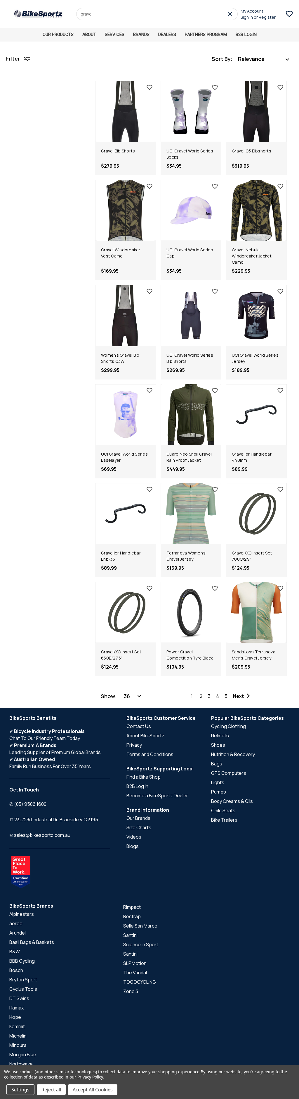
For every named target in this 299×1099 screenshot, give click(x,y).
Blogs (132, 846)
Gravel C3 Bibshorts (251, 151)
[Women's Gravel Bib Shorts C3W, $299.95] (125, 315)
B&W (14, 951)
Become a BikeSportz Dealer (157, 795)
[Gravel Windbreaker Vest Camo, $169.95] (125, 210)
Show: (109, 696)
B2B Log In (137, 786)
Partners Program (206, 34)
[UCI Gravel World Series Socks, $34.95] (191, 111)
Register (267, 17)
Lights (217, 782)
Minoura (18, 1045)
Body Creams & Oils (232, 801)
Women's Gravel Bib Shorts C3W (120, 358)
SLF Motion (135, 963)
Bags (216, 763)
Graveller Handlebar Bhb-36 (121, 556)
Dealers (167, 34)
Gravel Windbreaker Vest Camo (120, 253)
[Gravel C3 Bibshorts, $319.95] (256, 111)
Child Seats (223, 810)
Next (238, 696)
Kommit (17, 1026)
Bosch (16, 970)
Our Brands (138, 818)
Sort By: (222, 58)
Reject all (51, 1089)
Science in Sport (140, 944)
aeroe (15, 923)
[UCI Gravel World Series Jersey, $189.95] (256, 315)
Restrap (132, 916)
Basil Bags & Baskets (31, 942)
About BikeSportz (145, 735)
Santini (130, 935)
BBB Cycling (22, 961)
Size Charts (138, 827)
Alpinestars (21, 914)
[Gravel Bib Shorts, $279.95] (125, 111)
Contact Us (138, 726)
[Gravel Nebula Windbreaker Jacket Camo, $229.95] (256, 210)
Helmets (220, 735)
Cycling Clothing (228, 726)
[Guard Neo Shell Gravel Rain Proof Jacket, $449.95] (191, 414)
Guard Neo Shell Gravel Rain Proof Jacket (189, 457)
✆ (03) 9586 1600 (27, 804)
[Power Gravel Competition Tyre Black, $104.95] (191, 612)
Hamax (16, 1007)
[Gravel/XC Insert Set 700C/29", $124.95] (256, 513)
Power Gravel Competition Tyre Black (189, 655)
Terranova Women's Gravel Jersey (186, 556)
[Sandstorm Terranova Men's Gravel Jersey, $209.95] (256, 612)
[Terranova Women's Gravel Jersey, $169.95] (191, 513)
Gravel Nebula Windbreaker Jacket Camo (252, 256)
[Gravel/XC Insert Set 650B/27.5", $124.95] (125, 612)
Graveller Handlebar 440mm (252, 457)
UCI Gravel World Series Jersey (255, 358)
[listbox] (264, 58)
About (89, 34)
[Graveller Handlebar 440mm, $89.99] (256, 414)
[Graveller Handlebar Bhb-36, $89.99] (125, 513)
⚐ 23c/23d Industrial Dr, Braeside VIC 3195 (53, 819)
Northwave (21, 1064)
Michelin (18, 1036)
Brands (141, 34)
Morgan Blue (22, 1054)
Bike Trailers (224, 820)
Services (114, 34)
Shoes (218, 745)
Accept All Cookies (93, 1089)
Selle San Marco (140, 926)
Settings (20, 1089)
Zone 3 (130, 991)
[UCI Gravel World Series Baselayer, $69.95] (125, 414)
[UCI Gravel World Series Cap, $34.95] (191, 210)
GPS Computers (228, 773)
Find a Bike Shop (143, 777)
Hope (15, 1017)
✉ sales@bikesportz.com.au (39, 835)
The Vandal (135, 972)
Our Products (58, 34)
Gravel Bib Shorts (118, 151)
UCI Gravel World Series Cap (189, 253)
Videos (133, 837)
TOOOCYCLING (139, 982)
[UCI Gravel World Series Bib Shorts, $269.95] (191, 315)
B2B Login (246, 34)
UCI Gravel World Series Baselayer (124, 457)
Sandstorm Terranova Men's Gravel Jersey (253, 655)
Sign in (247, 17)
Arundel (17, 933)
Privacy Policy (90, 1077)
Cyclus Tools (23, 989)
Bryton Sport (23, 979)
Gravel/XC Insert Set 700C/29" (252, 556)
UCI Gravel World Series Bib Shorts (189, 358)
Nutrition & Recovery (233, 754)
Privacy (134, 745)
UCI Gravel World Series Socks (189, 154)
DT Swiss (19, 998)
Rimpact (132, 907)
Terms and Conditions (149, 754)
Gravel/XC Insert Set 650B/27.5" (121, 655)
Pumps (218, 792)
